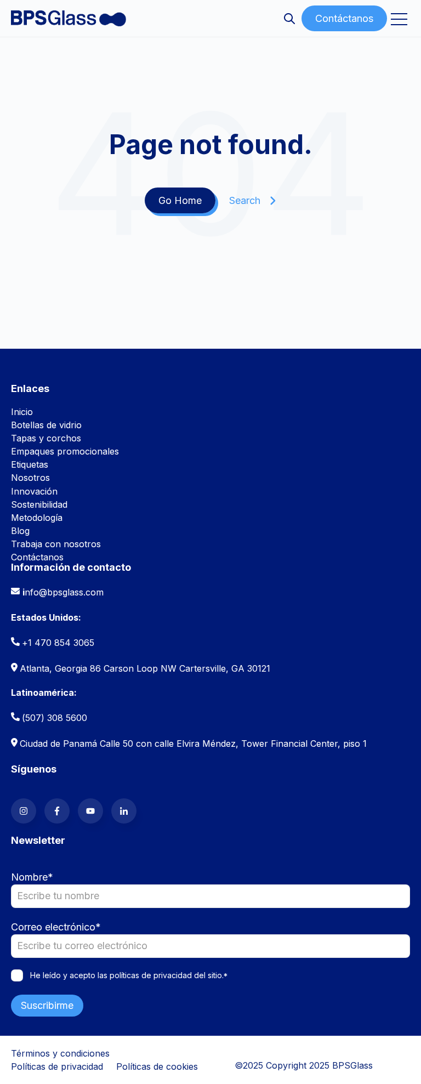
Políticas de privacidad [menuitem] (57, 1066)
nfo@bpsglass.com (64, 592)
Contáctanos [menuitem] (37, 557)
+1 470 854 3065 (58, 642)
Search (244, 200)
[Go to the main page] (68, 18)
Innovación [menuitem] (34, 491)
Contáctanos (344, 18)
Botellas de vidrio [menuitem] (46, 425)
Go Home (180, 200)
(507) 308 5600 (54, 717)
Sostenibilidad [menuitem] (39, 504)
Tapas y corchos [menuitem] (46, 438)
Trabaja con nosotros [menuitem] (56, 544)
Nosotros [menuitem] (30, 477)
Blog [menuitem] (20, 530)
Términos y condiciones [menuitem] (60, 1053)
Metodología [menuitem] (36, 517)
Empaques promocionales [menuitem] (65, 451)
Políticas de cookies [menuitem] (157, 1066)
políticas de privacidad (151, 975)
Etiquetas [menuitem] (29, 464)
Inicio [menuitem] (22, 411)
